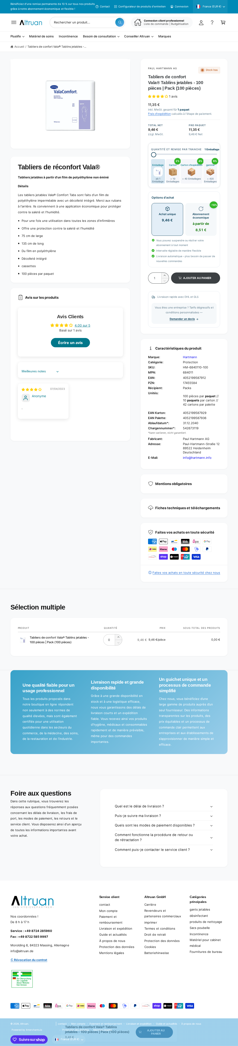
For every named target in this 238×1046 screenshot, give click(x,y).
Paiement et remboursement (110, 919)
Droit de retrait (155, 934)
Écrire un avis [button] (70, 342)
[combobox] (87, 22)
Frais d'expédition (159, 113)
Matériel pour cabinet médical (205, 943)
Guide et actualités (113, 934)
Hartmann (190, 357)
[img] (32, 389)
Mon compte (108, 911)
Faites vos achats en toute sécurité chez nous (186, 572)
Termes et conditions (159, 928)
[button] (13, 22)
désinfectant (199, 916)
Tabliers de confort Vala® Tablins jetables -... (56, 46)
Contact (105, 6)
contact (104, 904)
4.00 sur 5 (82, 325)
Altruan (24, 1023)
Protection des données (116, 947)
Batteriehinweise (156, 953)
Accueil (19, 46)
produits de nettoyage (206, 922)
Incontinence (199, 934)
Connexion (181, 6)
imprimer (150, 922)
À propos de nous (112, 941)
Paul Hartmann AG (162, 68)
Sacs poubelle (200, 928)
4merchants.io (34, 1029)
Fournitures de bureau (206, 952)
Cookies (150, 947)
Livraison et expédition (115, 928)
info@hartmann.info (197, 457)
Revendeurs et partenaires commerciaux (162, 913)
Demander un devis (182, 319)
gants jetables (200, 909)
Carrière (150, 904)
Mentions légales (111, 953)
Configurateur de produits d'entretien (142, 6)
